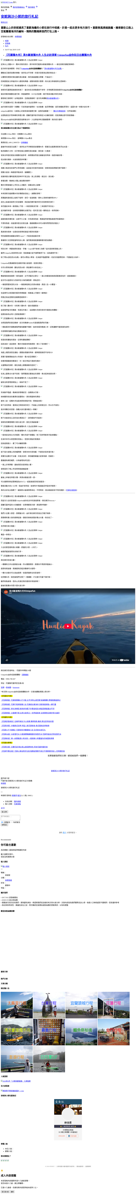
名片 (6, 46)
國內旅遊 (17, 801)
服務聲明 (88, 1166)
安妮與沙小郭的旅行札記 (19, 16)
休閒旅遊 (18, 37)
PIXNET (52, 1166)
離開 (12, 1192)
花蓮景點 (17, 804)
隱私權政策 (79, 1166)
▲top (3, 808)
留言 (19, 795)
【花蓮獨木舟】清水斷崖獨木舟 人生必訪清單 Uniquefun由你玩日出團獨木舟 (48, 55)
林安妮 (3, 783)
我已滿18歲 (5, 1192)
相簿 (6, 41)
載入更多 (4, 812)
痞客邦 (14, 795)
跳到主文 (4, 22)
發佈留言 (4, 825)
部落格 (7, 43)
